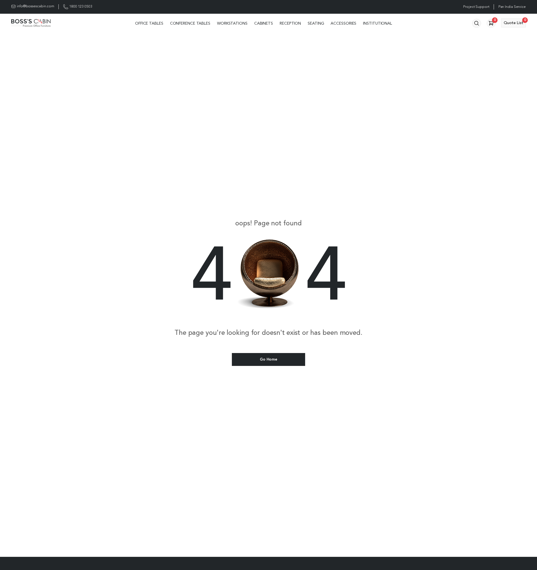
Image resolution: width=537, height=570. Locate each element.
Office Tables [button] (149, 23)
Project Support (476, 7)
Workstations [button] (232, 23)
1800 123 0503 (80, 6)
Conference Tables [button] (190, 23)
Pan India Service (512, 7)
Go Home (268, 359)
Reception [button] (290, 23)
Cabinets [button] (263, 23)
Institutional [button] (377, 23)
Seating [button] (316, 23)
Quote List (515, 21)
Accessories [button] (343, 23)
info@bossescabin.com (35, 6)
